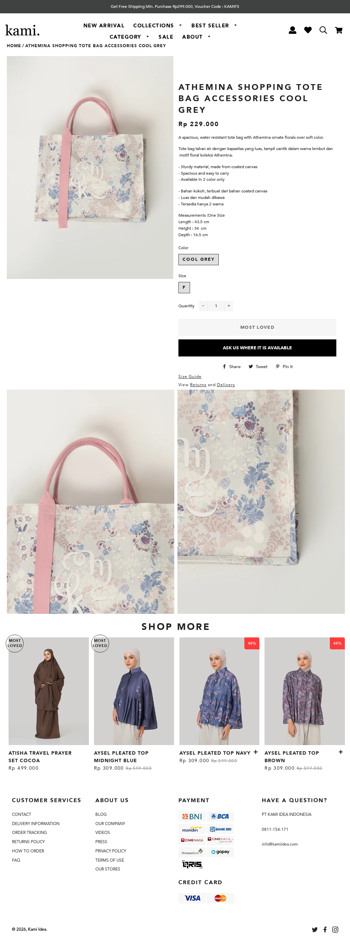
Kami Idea (37, 929)
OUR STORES (107, 869)
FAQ (16, 860)
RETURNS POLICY (28, 841)
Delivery (226, 384)
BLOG (101, 814)
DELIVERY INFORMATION (35, 823)
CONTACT (21, 814)
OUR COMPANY (110, 823)
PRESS (101, 841)
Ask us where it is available (257, 348)
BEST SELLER (211, 25)
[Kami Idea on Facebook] (325, 930)
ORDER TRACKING (29, 832)
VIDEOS (102, 832)
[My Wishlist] (307, 31)
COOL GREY (199, 259)
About (193, 36)
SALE (166, 36)
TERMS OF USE (109, 860)
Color (183, 248)
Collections (154, 25)
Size (182, 276)
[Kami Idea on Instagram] (336, 930)
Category (127, 36)
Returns (198, 384)
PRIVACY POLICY (110, 851)
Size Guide (190, 376)
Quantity (186, 306)
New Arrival (104, 25)
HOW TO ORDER (28, 851)
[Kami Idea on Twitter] (315, 930)
